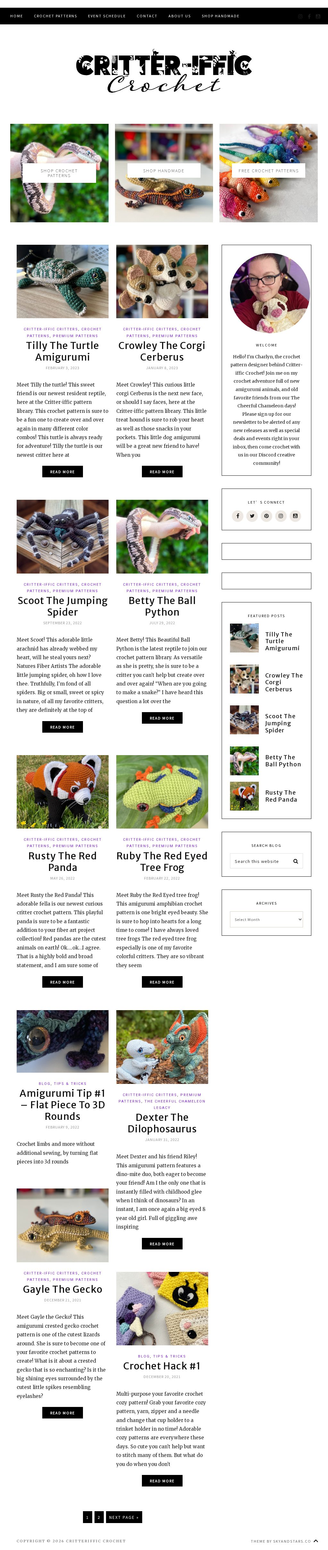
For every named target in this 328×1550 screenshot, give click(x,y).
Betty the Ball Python (162, 606)
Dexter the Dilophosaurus (162, 1123)
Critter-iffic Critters (51, 329)
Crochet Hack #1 (162, 1366)
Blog (45, 1084)
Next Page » (124, 1517)
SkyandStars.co (292, 1541)
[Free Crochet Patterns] (268, 128)
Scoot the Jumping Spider (63, 606)
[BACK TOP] (315, 1541)
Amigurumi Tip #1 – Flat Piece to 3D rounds (63, 1104)
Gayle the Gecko (62, 1289)
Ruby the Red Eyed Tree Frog (162, 861)
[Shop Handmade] (164, 128)
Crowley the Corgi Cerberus (162, 351)
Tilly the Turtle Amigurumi (62, 351)
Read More (62, 471)
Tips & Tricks (70, 1084)
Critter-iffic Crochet (164, 70)
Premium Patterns (75, 336)
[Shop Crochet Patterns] (59, 128)
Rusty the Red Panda (62, 861)
